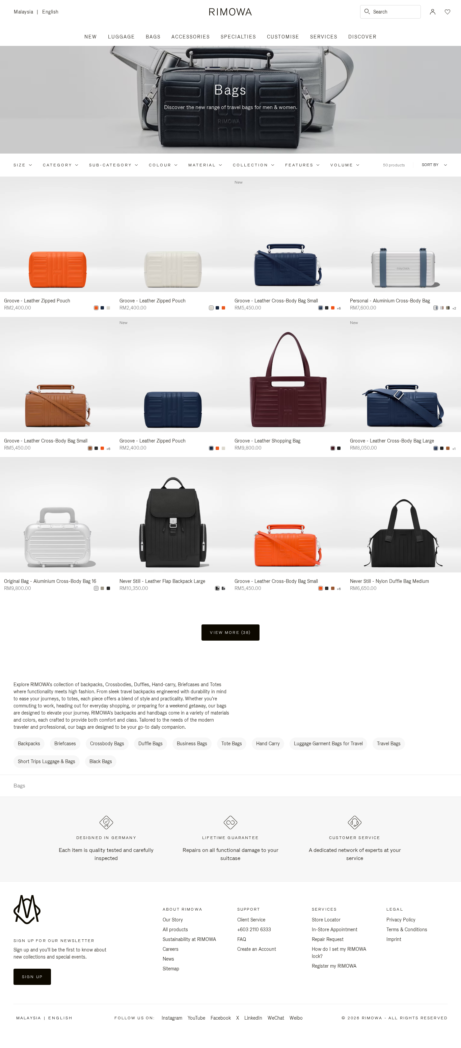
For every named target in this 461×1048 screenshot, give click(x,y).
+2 (454, 308)
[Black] (326, 308)
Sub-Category (110, 165)
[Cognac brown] (90, 448)
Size (19, 165)
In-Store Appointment (334, 929)
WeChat (276, 1018)
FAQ (241, 939)
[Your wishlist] (446, 12)
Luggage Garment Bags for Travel (328, 744)
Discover (362, 37)
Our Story (173, 920)
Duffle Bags (150, 744)
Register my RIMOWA (334, 966)
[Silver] (441, 308)
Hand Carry (268, 744)
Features (299, 165)
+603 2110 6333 (254, 929)
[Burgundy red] (332, 448)
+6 (339, 308)
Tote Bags (231, 744)
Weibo (296, 1018)
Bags (153, 37)
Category (57, 165)
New (90, 37)
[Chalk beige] (108, 308)
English (50, 12)
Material (202, 165)
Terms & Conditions (406, 929)
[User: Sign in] (432, 12)
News (168, 959)
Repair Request (328, 939)
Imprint (393, 939)
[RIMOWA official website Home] (230, 12)
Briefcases (65, 744)
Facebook (221, 1018)
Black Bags (100, 761)
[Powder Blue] (435, 308)
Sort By (430, 164)
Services (323, 37)
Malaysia (25, 12)
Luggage (121, 37)
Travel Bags (389, 744)
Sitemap (171, 969)
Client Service (251, 920)
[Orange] (96, 308)
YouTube (196, 1018)
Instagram (172, 1018)
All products (175, 929)
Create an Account (256, 949)
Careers (171, 949)
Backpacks (29, 744)
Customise (283, 37)
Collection (250, 165)
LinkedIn (253, 1018)
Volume (341, 165)
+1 (454, 449)
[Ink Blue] (102, 308)
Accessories (190, 37)
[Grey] (223, 588)
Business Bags (192, 744)
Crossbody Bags (107, 744)
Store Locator (326, 920)
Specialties (238, 37)
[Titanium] (448, 308)
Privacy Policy (400, 920)
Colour (160, 165)
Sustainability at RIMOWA (189, 939)
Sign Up (32, 976)
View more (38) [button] (230, 632)
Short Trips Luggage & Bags (46, 761)
